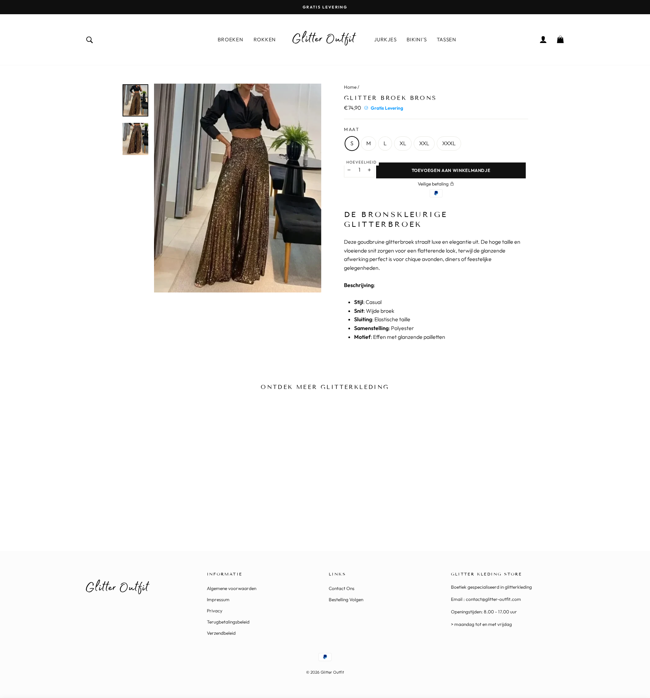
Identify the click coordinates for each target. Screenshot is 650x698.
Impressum (218, 599)
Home (350, 87)
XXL (424, 143)
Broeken (230, 39)
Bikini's (417, 39)
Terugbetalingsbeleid (228, 622)
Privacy (214, 611)
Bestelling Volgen (346, 599)
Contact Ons (341, 588)
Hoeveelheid (361, 162)
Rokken (265, 39)
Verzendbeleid (221, 633)
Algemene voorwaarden (231, 588)
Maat (352, 129)
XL (402, 143)
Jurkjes (385, 39)
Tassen (446, 39)
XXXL (449, 143)
